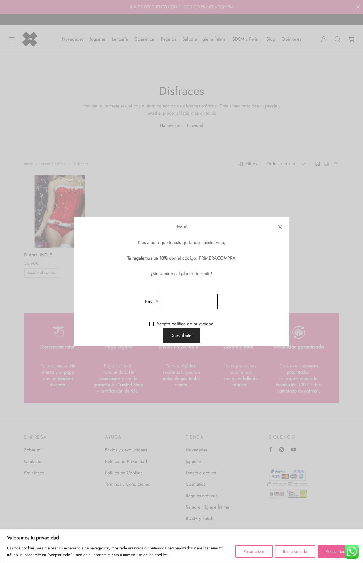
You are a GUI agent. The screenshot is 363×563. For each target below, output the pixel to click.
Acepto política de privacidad (185, 323)
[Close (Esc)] (280, 227)
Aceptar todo (337, 551)
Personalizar (254, 551)
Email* (151, 301)
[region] (181, 546)
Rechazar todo (295, 551)
